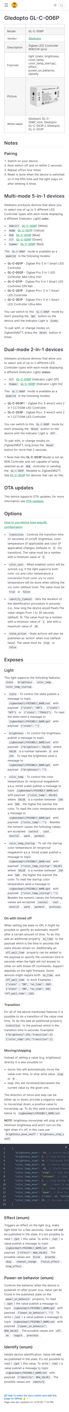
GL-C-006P (23, 239)
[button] (6, 5)
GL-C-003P (23, 235)
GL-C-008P (29, 226)
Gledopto (34, 38)
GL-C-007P (25, 230)
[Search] (61, 5)
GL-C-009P (28, 244)
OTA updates (35, 501)
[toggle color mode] (55, 5)
